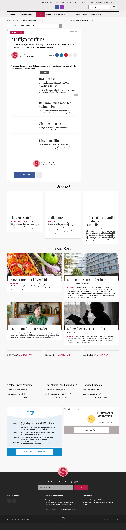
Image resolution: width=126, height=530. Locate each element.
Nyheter (12, 14)
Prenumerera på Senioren (91, 430)
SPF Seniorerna (102, 500)
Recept (40, 14)
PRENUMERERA (73, 2)
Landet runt (54, 2)
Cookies (114, 2)
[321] (57, 55)
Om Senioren (64, 2)
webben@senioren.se (68, 509)
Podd (85, 14)
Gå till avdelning (25, 397)
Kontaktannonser (61, 14)
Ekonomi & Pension (26, 14)
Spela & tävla (96, 14)
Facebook (57, 7)
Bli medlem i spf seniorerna (35, 452)
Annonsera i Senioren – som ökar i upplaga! (95, 2)
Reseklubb (75, 14)
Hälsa (48, 14)
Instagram (62, 7)
